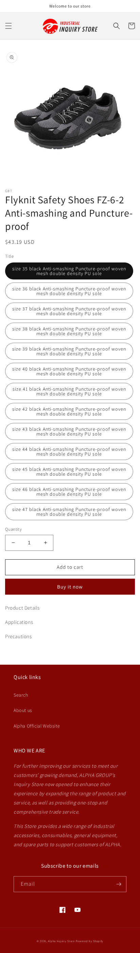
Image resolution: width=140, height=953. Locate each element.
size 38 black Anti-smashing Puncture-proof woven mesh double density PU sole (69, 331)
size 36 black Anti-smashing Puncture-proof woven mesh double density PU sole (69, 291)
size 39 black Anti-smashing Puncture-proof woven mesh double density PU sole (69, 351)
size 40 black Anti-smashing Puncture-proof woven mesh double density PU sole (69, 371)
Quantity (13, 529)
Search (21, 695)
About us (23, 710)
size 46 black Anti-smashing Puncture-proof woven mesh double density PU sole (69, 491)
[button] (8, 25)
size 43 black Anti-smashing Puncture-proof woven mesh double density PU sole (69, 431)
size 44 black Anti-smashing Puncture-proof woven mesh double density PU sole (69, 451)
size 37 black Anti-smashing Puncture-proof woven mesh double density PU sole (69, 311)
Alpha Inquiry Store (61, 941)
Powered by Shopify (90, 941)
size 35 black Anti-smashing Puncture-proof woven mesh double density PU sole (69, 271)
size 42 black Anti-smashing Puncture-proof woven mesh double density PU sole (69, 411)
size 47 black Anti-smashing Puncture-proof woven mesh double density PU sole (69, 511)
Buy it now (70, 586)
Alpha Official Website (37, 726)
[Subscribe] (118, 884)
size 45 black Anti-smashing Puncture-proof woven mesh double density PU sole (69, 471)
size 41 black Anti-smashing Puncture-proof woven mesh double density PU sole (69, 391)
